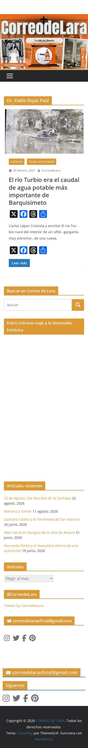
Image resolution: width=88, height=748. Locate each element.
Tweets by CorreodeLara (24, 605)
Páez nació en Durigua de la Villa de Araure (39, 532)
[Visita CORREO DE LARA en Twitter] (16, 639)
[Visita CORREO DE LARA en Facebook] (24, 639)
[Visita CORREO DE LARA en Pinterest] (32, 639)
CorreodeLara (50, 170)
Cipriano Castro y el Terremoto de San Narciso (42, 519)
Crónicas (16, 161)
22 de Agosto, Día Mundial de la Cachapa (37, 498)
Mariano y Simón (18, 511)
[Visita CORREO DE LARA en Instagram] (7, 639)
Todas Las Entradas (41, 161)
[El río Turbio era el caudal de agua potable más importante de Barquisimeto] (44, 131)
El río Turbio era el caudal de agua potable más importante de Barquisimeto (44, 191)
